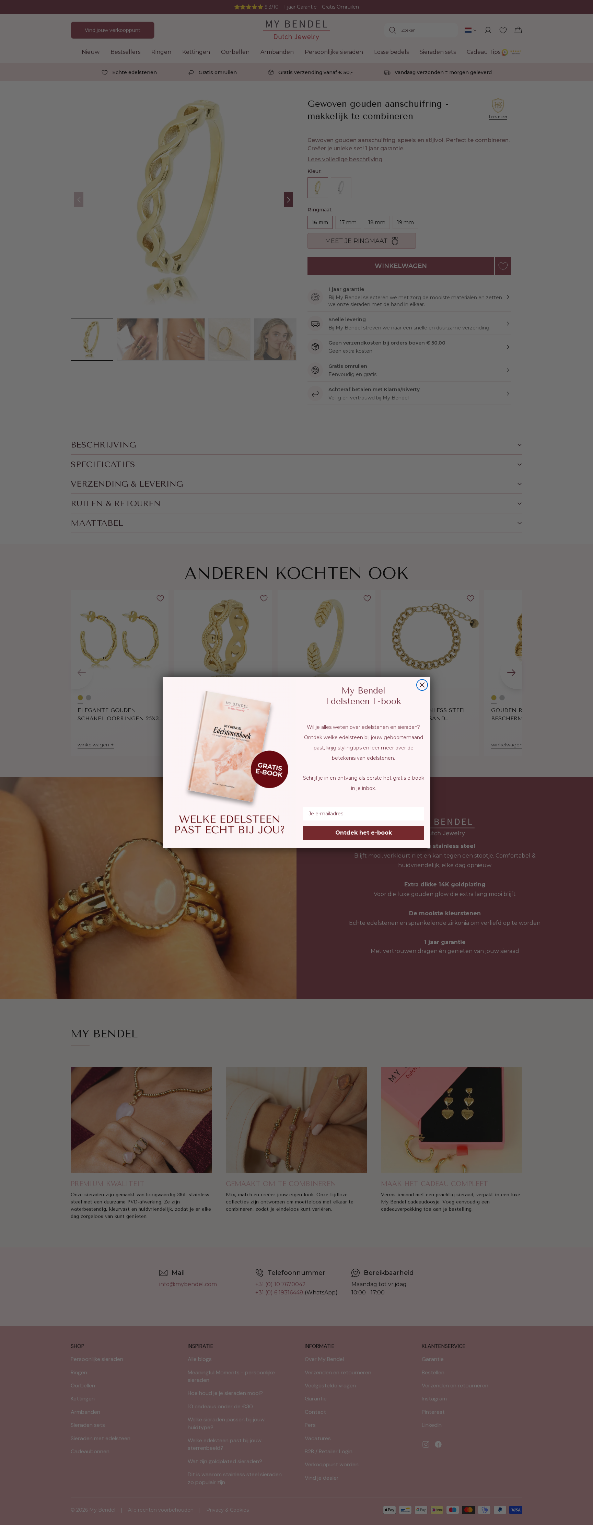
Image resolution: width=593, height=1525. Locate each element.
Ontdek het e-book (363, 832)
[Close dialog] (422, 684)
